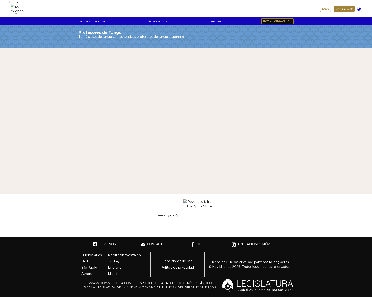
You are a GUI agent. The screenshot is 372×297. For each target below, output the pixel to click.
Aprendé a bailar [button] (158, 21)
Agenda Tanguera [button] (93, 21)
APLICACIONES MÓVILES (257, 244)
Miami (112, 273)
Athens (86, 273)
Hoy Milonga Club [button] (276, 21)
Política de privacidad (177, 267)
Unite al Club (344, 8)
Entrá (325, 8)
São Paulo (89, 267)
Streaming (217, 21)
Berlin (86, 261)
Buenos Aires (91, 255)
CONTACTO (156, 244)
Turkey (114, 261)
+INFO (201, 244)
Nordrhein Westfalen (124, 255)
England (114, 267)
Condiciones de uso (177, 261)
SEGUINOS (107, 244)
